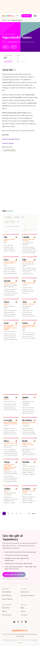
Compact (9, 217)
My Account (6, 615)
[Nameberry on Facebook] (18, 621)
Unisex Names (7, 599)
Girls (12, 222)
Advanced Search (27, 595)
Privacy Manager (32, 640)
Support (20, 642)
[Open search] (17, 16)
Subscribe (26, 16)
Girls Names (6, 592)
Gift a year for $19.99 (14, 575)
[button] (20, 223)
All (23, 217)
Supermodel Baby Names (11, 139)
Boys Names (6, 595)
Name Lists (25, 592)
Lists (8, 20)
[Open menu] (35, 16)
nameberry (20, 630)
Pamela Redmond (14, 42)
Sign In (4, 611)
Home (4, 20)
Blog (22, 608)
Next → (34, 513)
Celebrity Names (8, 143)
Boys (7, 222)
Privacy (22, 640)
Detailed (17, 217)
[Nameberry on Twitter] (14, 621)
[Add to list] (16, 237)
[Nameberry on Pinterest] (22, 621)
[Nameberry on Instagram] (26, 621)
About (23, 611)
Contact (24, 615)
